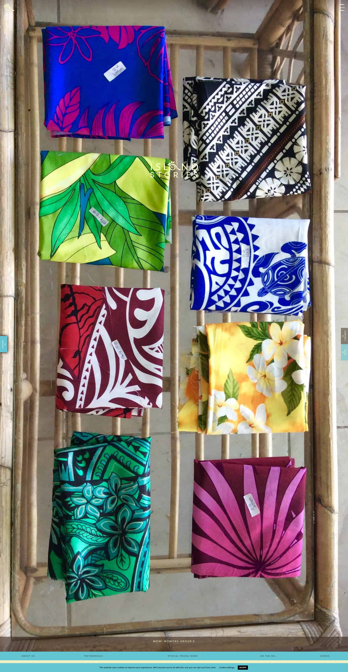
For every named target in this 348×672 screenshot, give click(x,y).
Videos (325, 656)
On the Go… (268, 656)
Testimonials (93, 656)
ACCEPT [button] (242, 667)
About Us (28, 656)
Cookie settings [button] (226, 667)
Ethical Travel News (183, 656)
